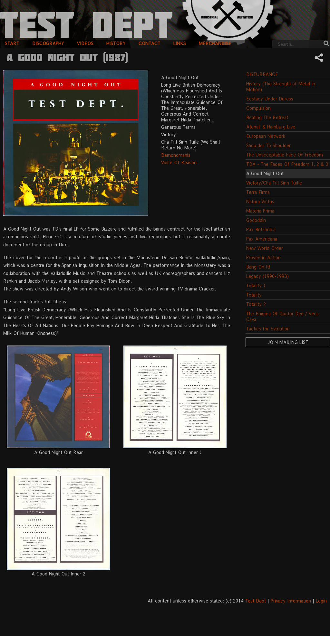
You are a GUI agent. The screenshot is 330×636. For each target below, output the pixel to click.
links (179, 43)
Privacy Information (291, 600)
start (12, 43)
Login (321, 600)
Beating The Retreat (267, 117)
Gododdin (256, 220)
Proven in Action (263, 257)
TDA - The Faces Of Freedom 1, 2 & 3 (287, 164)
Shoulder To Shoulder (268, 145)
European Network (265, 136)
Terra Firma (258, 192)
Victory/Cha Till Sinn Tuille (274, 182)
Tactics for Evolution (268, 328)
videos (85, 43)
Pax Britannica (261, 229)
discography (48, 43)
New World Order (264, 248)
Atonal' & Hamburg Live (270, 126)
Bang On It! (258, 267)
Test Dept (255, 600)
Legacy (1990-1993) (267, 276)
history (116, 43)
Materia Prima (260, 211)
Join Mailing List (287, 342)
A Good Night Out (265, 173)
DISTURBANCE (262, 74)
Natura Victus (260, 201)
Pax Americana (261, 239)
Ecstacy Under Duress (269, 98)
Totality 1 (256, 285)
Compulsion (258, 108)
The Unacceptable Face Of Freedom (284, 154)
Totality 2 (256, 304)
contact (149, 43)
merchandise (215, 43)
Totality (254, 295)
